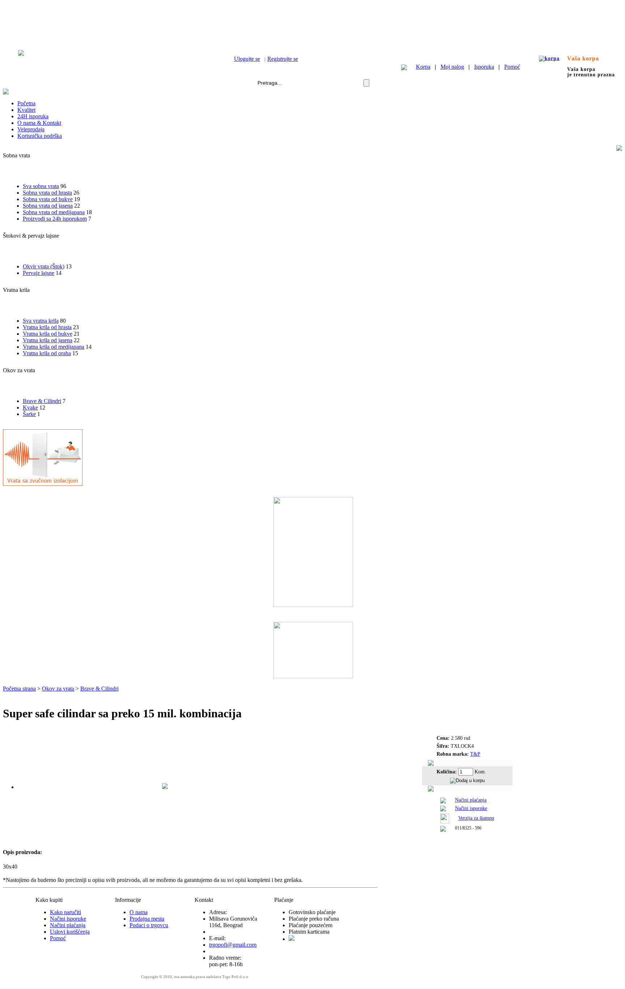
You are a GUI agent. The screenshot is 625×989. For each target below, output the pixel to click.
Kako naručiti (65, 912)
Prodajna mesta (146, 919)
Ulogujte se (247, 59)
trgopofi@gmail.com (232, 945)
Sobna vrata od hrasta (47, 193)
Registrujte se (282, 59)
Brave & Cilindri (42, 401)
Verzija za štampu (476, 818)
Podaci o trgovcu (148, 925)
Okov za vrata (58, 688)
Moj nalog (452, 67)
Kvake (30, 407)
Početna (26, 103)
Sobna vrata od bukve (48, 199)
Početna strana (19, 688)
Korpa (423, 67)
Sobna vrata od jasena (48, 206)
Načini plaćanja (470, 800)
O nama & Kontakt (39, 123)
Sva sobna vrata (41, 186)
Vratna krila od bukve (47, 334)
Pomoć (512, 67)
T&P (475, 754)
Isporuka (484, 67)
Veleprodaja (30, 129)
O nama (138, 912)
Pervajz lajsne (38, 273)
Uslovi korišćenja (70, 932)
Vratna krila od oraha (47, 353)
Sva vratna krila (41, 321)
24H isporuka (32, 116)
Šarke (29, 414)
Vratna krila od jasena (47, 340)
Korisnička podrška (39, 136)
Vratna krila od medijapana (53, 347)
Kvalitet (26, 110)
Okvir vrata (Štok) (43, 266)
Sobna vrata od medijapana (54, 212)
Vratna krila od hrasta (47, 327)
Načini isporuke (471, 808)
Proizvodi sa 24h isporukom (55, 219)
